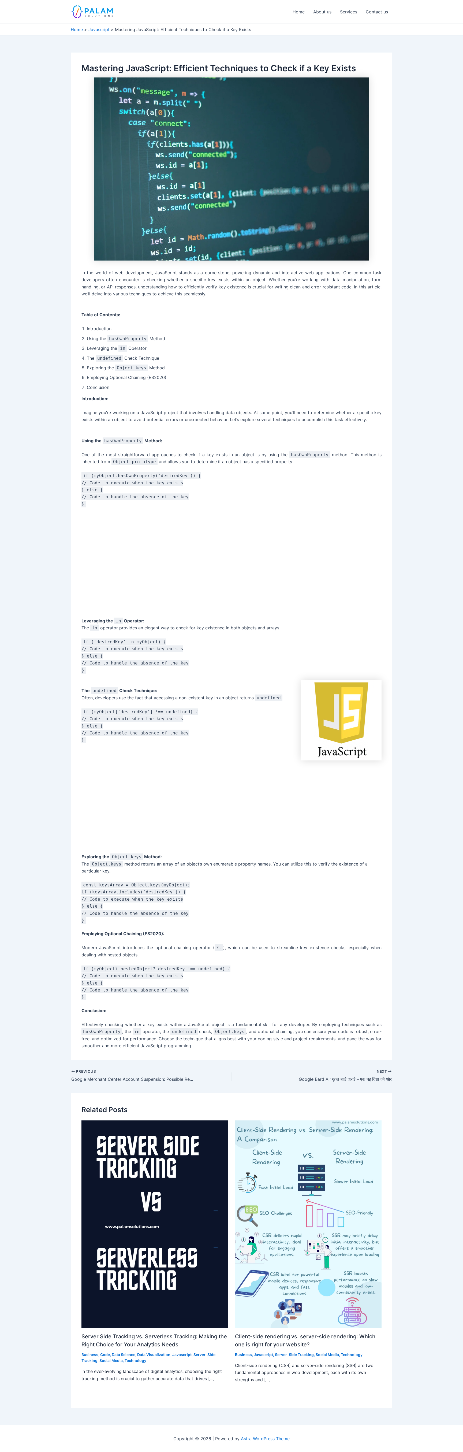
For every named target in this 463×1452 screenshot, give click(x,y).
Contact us (377, 11)
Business (89, 1354)
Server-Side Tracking (294, 1354)
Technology (135, 1360)
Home (299, 11)
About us (322, 11)
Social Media (111, 1360)
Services (348, 11)
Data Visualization (153, 1354)
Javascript (182, 1354)
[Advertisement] (231, 565)
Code (105, 1354)
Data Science (123, 1354)
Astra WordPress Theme (265, 1438)
